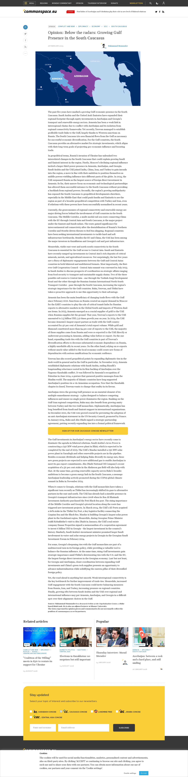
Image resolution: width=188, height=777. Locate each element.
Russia (35, 651)
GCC (105, 26)
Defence (136, 650)
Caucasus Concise (78, 712)
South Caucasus (119, 26)
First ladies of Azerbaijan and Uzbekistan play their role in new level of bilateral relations (111, 12)
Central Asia (65, 651)
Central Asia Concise (51, 717)
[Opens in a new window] (156, 12)
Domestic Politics (67, 650)
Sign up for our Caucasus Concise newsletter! (88, 431)
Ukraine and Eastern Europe (34, 653)
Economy (96, 26)
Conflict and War (66, 26)
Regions (44, 3)
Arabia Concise (133, 712)
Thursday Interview (97, 3)
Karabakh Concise (47, 712)
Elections (82, 650)
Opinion (79, 3)
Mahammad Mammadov (118, 46)
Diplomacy (83, 26)
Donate (114, 3)
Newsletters (136, 3)
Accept (144, 773)
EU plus (26, 651)
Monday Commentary (62, 3)
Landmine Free (105, 712)
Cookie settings (130, 773)
